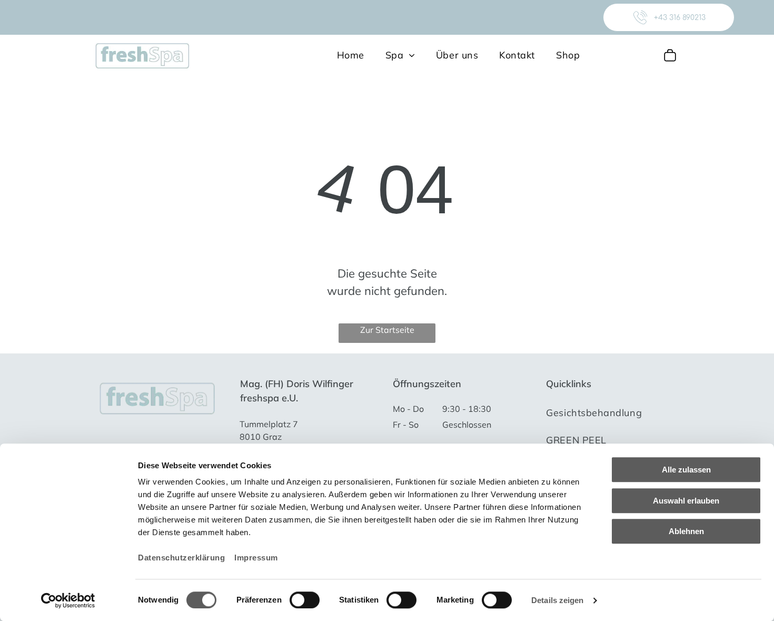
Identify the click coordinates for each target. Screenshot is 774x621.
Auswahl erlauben (686, 500)
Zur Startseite (387, 329)
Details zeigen (557, 600)
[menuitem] (350, 55)
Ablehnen (686, 531)
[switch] (305, 600)
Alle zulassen (686, 469)
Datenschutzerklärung (181, 557)
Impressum (256, 557)
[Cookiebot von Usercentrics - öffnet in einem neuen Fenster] (68, 600)
